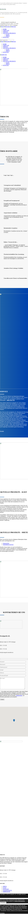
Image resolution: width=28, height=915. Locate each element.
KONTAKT (6, 889)
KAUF (4, 887)
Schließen (2, 913)
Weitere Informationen (19, 901)
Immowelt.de (6, 543)
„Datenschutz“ (19, 695)
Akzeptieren (3, 902)
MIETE (5, 886)
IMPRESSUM (6, 891)
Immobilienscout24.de (8, 544)
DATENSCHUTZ (7, 890)
